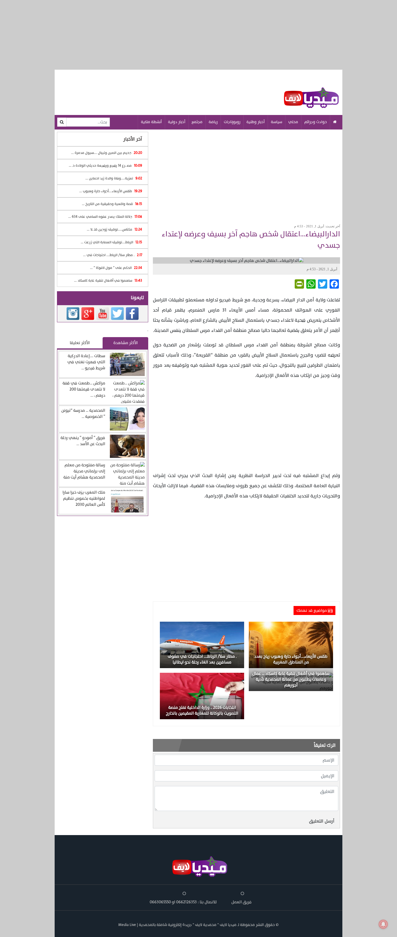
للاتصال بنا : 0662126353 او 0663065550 (183, 902)
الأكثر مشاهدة (125, 342)
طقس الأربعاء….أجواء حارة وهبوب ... (110, 191)
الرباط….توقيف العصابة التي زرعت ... (111, 242)
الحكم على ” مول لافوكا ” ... (116, 268)
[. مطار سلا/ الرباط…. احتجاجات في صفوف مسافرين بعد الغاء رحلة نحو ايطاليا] (202, 644)
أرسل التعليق (322, 821)
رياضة (213, 122)
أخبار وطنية (255, 122)
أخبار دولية (176, 122)
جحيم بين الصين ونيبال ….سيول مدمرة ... (106, 153)
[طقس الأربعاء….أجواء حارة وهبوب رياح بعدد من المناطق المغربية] (291, 644)
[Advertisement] (246, 174)
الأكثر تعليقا (80, 342)
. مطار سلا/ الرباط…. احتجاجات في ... (112, 255)
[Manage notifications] (383, 924)
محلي (293, 122)
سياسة (276, 122)
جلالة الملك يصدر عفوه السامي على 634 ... (105, 217)
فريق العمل (241, 902)
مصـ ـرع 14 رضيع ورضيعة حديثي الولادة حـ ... (105, 165)
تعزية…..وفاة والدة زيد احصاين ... (113, 178)
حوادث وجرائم (315, 122)
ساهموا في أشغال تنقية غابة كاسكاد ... (108, 280)
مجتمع (197, 122)
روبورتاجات (232, 122)
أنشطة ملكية (151, 122)
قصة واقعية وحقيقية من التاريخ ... (112, 204)
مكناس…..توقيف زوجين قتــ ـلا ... (114, 229)
